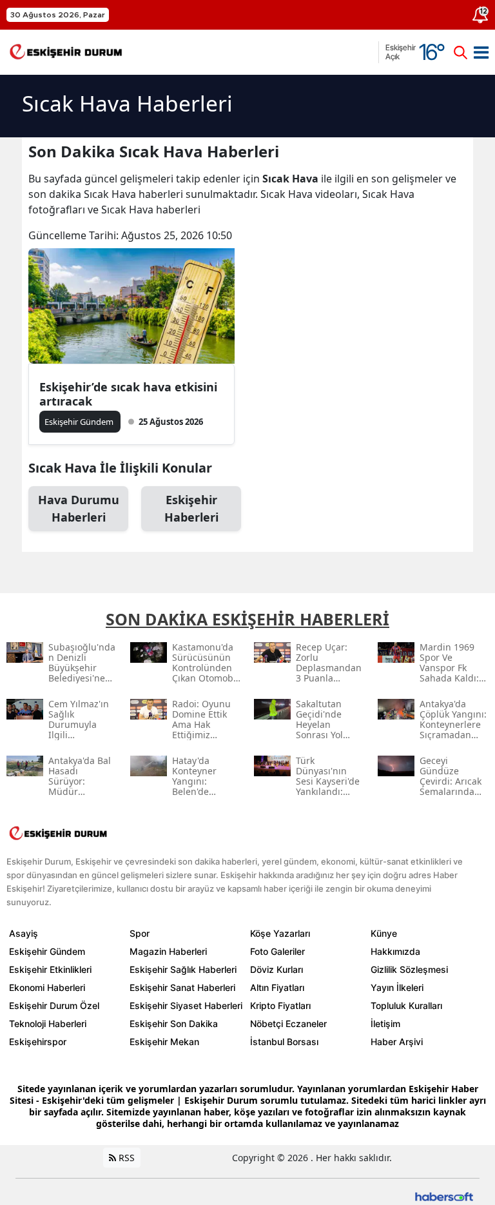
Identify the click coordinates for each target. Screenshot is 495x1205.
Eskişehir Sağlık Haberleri (183, 969)
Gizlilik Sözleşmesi (409, 969)
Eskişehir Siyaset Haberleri (186, 1005)
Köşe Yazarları (280, 933)
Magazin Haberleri (168, 951)
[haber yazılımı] (444, 1195)
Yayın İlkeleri (397, 987)
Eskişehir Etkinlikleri (50, 969)
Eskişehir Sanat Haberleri (182, 987)
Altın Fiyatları (277, 987)
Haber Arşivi (397, 1041)
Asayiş (23, 933)
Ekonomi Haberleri (47, 987)
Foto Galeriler (277, 951)
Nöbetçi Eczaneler (288, 1023)
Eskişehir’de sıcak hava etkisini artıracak (128, 394)
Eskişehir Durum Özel (54, 1005)
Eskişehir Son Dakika (174, 1023)
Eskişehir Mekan (164, 1041)
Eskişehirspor (37, 1041)
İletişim (385, 1023)
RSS (125, 1157)
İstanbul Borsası (284, 1041)
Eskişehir (191, 508)
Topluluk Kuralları (406, 1005)
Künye (384, 933)
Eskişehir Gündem (47, 951)
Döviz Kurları (276, 969)
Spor (140, 933)
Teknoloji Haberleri (47, 1023)
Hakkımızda (395, 951)
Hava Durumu (78, 508)
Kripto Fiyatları (280, 1005)
